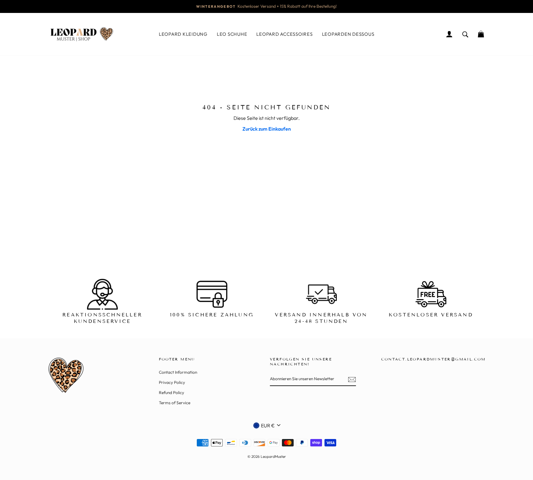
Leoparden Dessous (348, 34)
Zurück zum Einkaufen (266, 129)
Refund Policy (171, 392)
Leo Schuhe (232, 34)
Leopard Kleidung (183, 34)
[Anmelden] (352, 379)
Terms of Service (174, 402)
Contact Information (178, 372)
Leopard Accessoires (284, 34)
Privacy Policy (172, 382)
